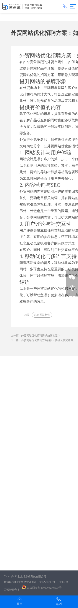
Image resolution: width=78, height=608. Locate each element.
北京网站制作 (42, 314)
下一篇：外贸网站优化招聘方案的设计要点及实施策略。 (43, 340)
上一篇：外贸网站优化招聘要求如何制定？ (35, 335)
